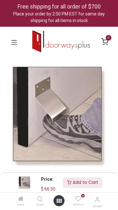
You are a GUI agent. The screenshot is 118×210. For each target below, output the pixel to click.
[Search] (40, 199)
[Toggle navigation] (14, 42)
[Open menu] (59, 201)
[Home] (21, 199)
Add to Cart (84, 182)
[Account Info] (97, 199)
